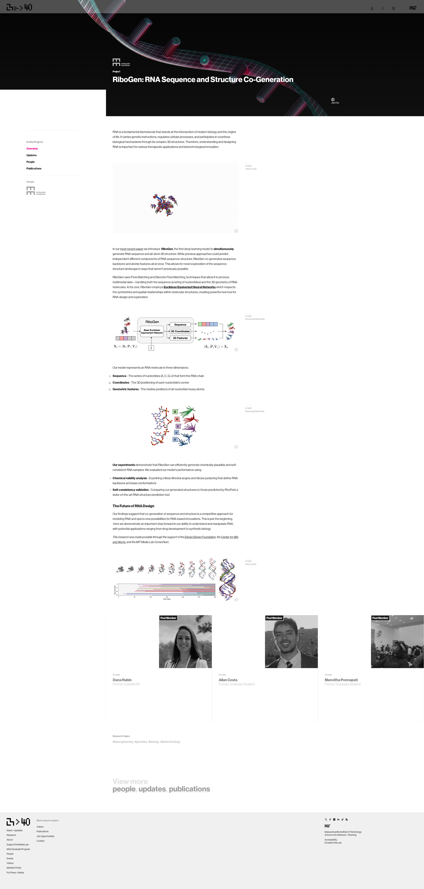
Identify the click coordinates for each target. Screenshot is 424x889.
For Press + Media (15, 872)
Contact (40, 840)
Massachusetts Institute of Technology (343, 831)
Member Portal (14, 867)
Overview (32, 148)
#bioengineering (123, 742)
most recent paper (131, 249)
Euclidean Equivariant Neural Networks (190, 287)
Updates (31, 155)
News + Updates (15, 830)
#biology (153, 742)
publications (189, 788)
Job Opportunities (45, 836)
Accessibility (331, 839)
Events (10, 858)
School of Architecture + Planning (340, 834)
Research (11, 835)
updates (152, 788)
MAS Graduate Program (18, 849)
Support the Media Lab (18, 844)
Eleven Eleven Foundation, (200, 537)
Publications (33, 168)
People (30, 161)
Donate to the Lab (333, 842)
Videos (10, 863)
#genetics (140, 742)
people (124, 788)
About (10, 839)
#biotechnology (170, 742)
